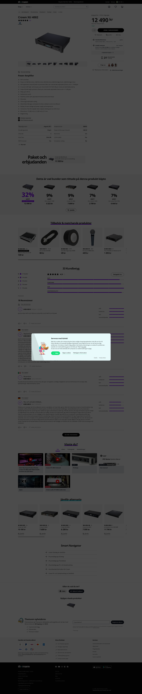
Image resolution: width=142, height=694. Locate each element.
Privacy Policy (102, 357)
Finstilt (95, 357)
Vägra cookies (66, 353)
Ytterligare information (80, 353)
